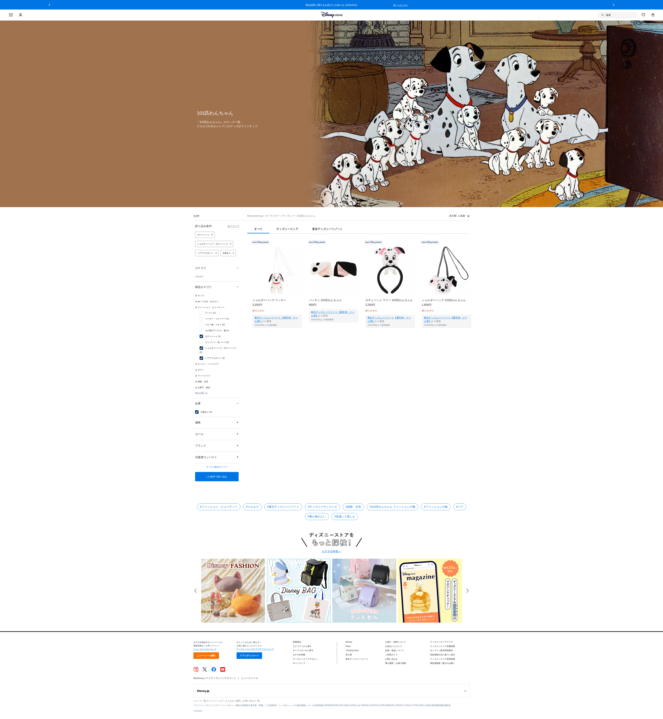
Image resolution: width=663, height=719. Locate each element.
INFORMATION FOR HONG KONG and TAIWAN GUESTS (351, 705)
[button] (49, 4)
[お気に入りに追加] (301, 242)
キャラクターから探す (303, 650)
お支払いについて (393, 646)
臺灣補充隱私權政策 (441, 705)
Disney (349, 642)
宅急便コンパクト (217, 457)
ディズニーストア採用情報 (442, 659)
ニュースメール (249, 678)
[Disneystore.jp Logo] (332, 15)
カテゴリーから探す (302, 646)
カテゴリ (217, 268)
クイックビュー (277, 332)
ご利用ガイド (391, 655)
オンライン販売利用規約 (441, 650)
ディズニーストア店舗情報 (442, 646)
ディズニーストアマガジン (305, 659)
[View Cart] (653, 15)
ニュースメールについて (204, 649)
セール (217, 434)
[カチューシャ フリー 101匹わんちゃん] (390, 270)
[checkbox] (208, 313)
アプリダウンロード (249, 655)
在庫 (217, 403)
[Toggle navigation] (11, 15)
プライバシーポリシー (203, 705)
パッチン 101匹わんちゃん (325, 300)
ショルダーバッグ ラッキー (269, 300)
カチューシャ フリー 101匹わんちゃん (389, 300)
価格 (217, 422)
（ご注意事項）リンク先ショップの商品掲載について (289, 705)
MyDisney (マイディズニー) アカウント (214, 678)
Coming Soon (352, 650)
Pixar (348, 646)
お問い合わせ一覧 (251, 701)
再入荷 (349, 655)
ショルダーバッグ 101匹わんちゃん (444, 300)
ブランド (217, 445)
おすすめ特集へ (331, 551)
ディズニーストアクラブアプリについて (255, 649)
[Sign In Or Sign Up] (21, 15)
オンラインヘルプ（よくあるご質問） (224, 701)
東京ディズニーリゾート (357, 659)
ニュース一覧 (199, 701)
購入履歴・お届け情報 (395, 663)
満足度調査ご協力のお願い (442, 663)
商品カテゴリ (217, 287)
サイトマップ (299, 663)
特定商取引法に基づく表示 (442, 655)
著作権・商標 (256, 705)
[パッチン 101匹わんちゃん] (333, 270)
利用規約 (245, 705)
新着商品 (297, 642)
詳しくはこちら (400, 5)
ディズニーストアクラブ (441, 642)
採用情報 (319, 705)
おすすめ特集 (299, 655)
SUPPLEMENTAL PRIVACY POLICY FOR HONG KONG (405, 705)
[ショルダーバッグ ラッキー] (277, 270)
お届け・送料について (395, 642)
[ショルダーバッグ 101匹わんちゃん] (446, 270)
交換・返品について (394, 650)
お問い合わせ (391, 659)
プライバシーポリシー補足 (227, 705)
